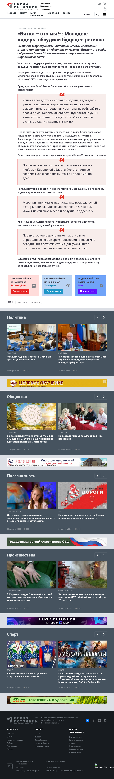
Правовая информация (55, 761)
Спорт (12, 634)
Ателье (72, 743)
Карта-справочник (15, 740)
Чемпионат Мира (42, 746)
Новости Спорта (42, 743)
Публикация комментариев (27, 771)
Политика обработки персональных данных (64, 771)
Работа (10, 743)
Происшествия (21, 555)
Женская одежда (76, 749)
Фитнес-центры (75, 737)
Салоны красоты (76, 740)
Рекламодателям (53, 767)
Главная (38, 734)
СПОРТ (10, 737)
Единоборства (41, 740)
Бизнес (10, 749)
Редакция (20, 767)
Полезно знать (21, 476)
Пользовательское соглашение (24, 762)
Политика (35, 302)
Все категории (75, 752)
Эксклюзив (12, 746)
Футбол (38, 737)
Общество (22, 302)
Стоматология (75, 746)
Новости (12, 729)
